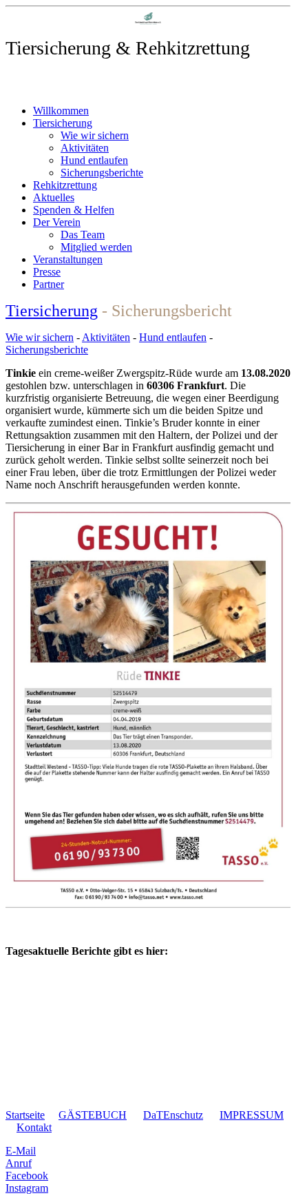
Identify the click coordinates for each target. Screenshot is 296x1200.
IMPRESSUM (252, 1115)
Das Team (83, 234)
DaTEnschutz (173, 1115)
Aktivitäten (85, 148)
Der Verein (57, 222)
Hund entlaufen (94, 160)
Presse (47, 272)
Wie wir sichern (95, 135)
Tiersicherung (62, 123)
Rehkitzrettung (65, 185)
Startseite (25, 1115)
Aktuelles (53, 197)
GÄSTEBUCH (93, 1115)
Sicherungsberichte (102, 172)
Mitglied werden (96, 247)
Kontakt (34, 1127)
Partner (48, 284)
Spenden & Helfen (73, 210)
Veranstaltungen (68, 259)
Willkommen (61, 110)
